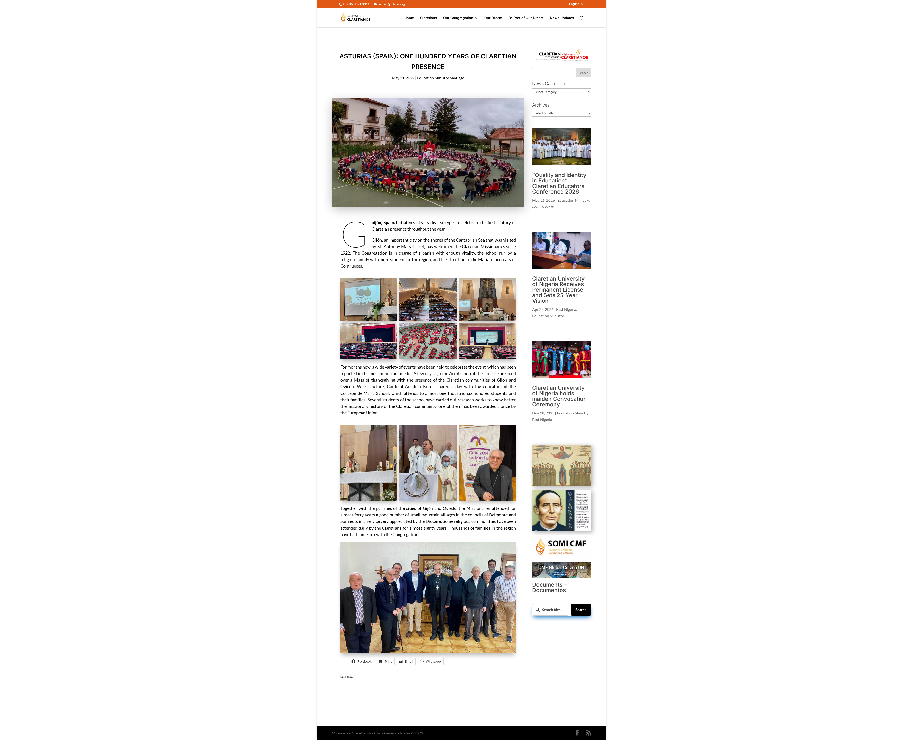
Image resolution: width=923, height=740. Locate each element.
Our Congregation (458, 18)
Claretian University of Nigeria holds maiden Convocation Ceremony (559, 396)
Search (580, 610)
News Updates (562, 18)
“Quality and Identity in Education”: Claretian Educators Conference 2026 (559, 183)
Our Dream (493, 18)
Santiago (457, 77)
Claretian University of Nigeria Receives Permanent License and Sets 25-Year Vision (558, 289)
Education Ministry (433, 77)
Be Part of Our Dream (526, 18)
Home (409, 18)
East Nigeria (566, 309)
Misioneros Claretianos (351, 733)
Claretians (428, 18)
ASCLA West (543, 206)
